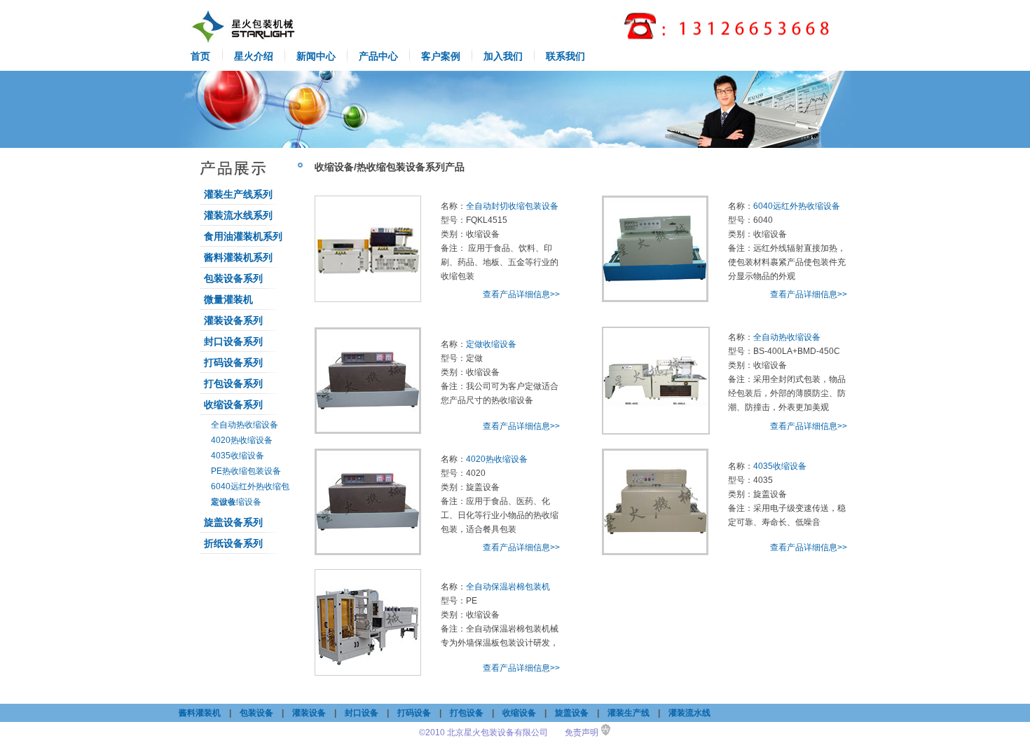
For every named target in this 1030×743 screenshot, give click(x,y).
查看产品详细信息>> (521, 294)
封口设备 (361, 713)
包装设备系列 (233, 278)
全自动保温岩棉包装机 (508, 587)
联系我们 (565, 56)
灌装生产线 (628, 713)
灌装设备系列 (233, 320)
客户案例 (440, 56)
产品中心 (378, 56)
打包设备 (466, 713)
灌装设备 (309, 713)
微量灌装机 (228, 299)
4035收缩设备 (237, 456)
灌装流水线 (689, 713)
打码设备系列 (233, 362)
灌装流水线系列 (238, 215)
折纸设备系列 (233, 543)
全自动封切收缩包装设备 (512, 206)
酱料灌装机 (200, 713)
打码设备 (414, 713)
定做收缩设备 (236, 502)
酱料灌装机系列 (238, 257)
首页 (200, 56)
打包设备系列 (233, 383)
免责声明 (581, 732)
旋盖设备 (572, 713)
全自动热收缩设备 (244, 425)
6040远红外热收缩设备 (796, 206)
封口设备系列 (233, 341)
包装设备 (256, 713)
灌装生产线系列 (238, 194)
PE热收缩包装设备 (246, 471)
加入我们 (503, 56)
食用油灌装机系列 (243, 236)
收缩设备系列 (233, 404)
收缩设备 (519, 713)
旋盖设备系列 (233, 522)
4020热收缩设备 (242, 440)
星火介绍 (253, 56)
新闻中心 (316, 56)
